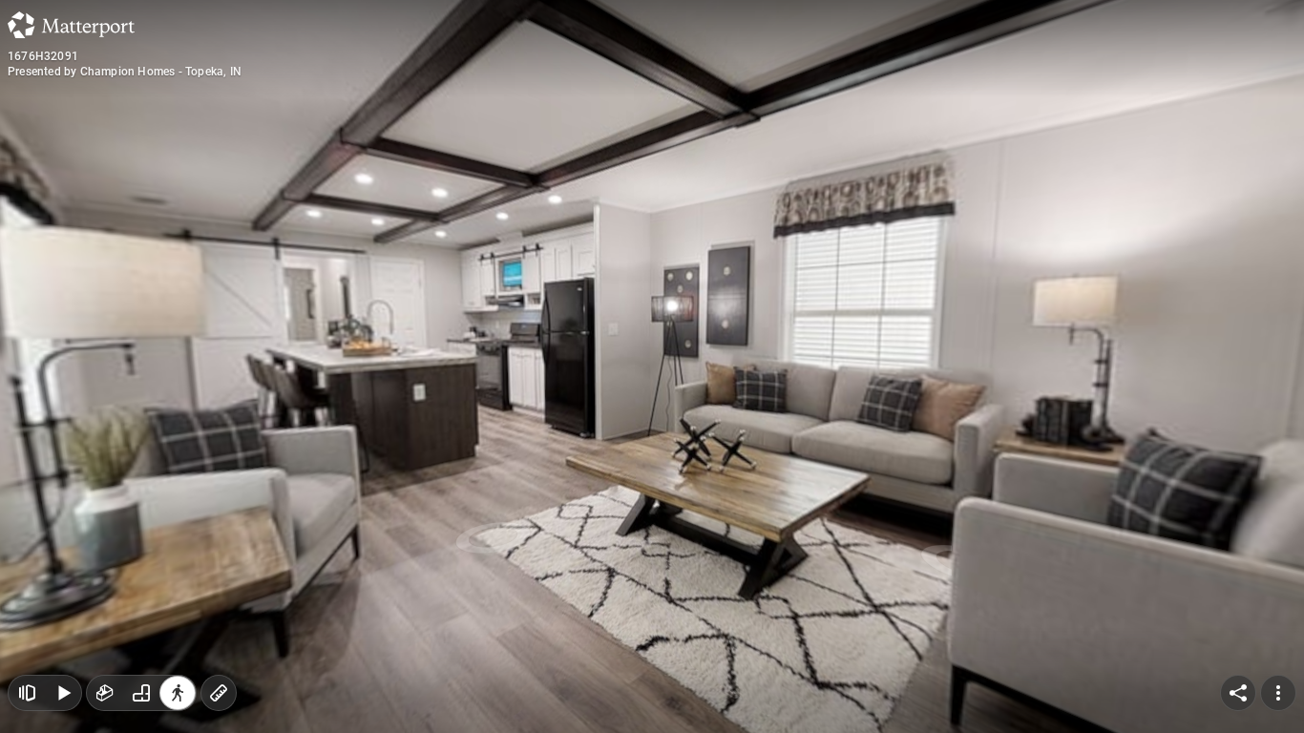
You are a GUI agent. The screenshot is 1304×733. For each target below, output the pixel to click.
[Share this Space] (1238, 693)
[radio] (105, 693)
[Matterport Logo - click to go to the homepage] (71, 25)
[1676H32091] (652, 366)
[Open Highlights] (27, 693)
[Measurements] (218, 693)
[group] (141, 693)
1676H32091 (43, 56)
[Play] (63, 693)
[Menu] (1278, 693)
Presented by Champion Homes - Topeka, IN (125, 71)
